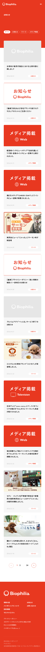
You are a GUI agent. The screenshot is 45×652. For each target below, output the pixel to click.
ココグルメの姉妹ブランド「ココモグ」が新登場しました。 (22, 365)
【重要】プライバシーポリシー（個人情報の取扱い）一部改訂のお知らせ (22, 281)
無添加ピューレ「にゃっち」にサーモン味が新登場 (22, 239)
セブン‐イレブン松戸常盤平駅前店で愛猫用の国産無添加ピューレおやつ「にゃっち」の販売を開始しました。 (22, 499)
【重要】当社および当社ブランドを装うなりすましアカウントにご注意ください (22, 109)
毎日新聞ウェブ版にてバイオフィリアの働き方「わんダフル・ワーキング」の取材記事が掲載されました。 (22, 454)
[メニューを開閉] (40, 4)
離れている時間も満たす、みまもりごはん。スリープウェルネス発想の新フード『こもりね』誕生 (22, 544)
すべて (7, 32)
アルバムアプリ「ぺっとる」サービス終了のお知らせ (22, 323)
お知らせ (15, 32)
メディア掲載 (34, 32)
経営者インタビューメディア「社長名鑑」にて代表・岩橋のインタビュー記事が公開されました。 (22, 153)
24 (27, 565)
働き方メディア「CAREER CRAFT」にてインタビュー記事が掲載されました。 (22, 197)
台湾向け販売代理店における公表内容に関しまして (22, 67)
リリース (23, 32)
